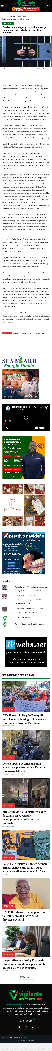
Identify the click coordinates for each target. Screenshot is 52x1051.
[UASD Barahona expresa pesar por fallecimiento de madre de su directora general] (26, 893)
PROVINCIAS (23, 17)
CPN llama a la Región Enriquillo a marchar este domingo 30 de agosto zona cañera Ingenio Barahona (24, 719)
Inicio (4, 17)
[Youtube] (32, 1027)
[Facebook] (19, 1027)
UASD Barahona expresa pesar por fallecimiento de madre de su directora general (24, 915)
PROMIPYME (39, 333)
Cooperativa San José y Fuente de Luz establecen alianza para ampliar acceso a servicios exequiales (25, 964)
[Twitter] (26, 1027)
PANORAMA (12, 17)
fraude (30, 333)
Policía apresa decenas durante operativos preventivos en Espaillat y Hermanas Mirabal (25, 767)
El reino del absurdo (23, 617)
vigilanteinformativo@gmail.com (30, 1019)
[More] (35, 75)
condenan (16, 333)
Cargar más (25, 977)
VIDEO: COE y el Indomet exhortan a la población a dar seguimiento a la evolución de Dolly (30, 599)
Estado (24, 333)
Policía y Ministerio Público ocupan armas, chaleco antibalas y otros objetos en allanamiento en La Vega (24, 867)
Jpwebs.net (24, 1037)
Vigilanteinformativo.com (15, 1005)
